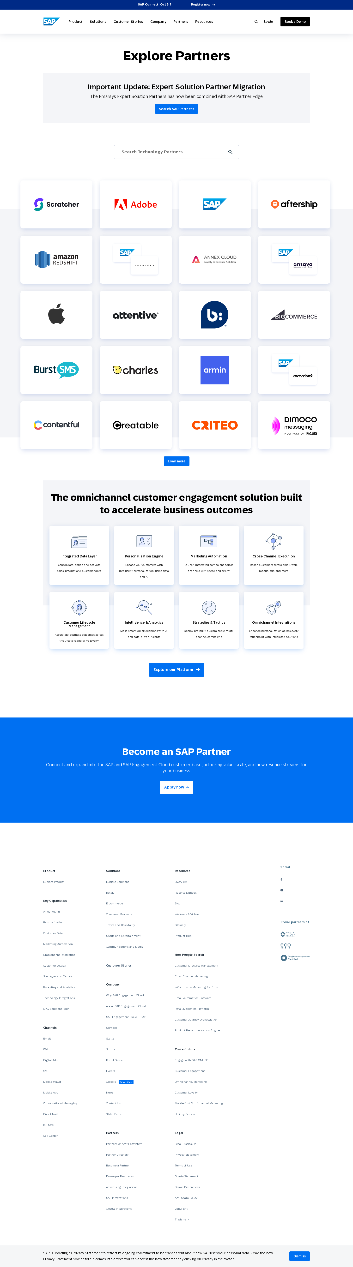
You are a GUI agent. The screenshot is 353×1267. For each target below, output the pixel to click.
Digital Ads (50, 1060)
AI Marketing (51, 911)
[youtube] (295, 890)
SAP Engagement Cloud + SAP (126, 1017)
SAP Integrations (117, 1198)
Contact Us (113, 1103)
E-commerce (114, 903)
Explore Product (53, 882)
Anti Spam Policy (186, 1198)
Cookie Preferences (187, 1187)
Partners (180, 22)
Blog (177, 903)
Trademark (182, 1219)
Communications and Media (125, 946)
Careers (119, 1081)
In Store (48, 1125)
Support (111, 1049)
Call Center (50, 1135)
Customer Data (53, 933)
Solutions (98, 22)
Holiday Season (185, 1114)
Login (268, 21)
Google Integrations (119, 1208)
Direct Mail (50, 1114)
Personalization (53, 922)
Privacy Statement (187, 1154)
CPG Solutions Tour (56, 1008)
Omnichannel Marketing (59, 954)
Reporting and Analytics (59, 987)
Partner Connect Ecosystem (124, 1144)
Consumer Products (119, 914)
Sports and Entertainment (123, 936)
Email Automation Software (193, 998)
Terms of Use (183, 1165)
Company (158, 22)
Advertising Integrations (122, 1187)
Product (75, 22)
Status (110, 1038)
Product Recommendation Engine (197, 1030)
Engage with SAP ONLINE (192, 1060)
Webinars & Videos (187, 914)
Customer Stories (128, 22)
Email (47, 1038)
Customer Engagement (190, 1071)
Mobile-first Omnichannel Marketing (199, 1103)
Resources (204, 22)
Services (111, 1027)
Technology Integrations (59, 998)
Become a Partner (118, 1165)
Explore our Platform (173, 669)
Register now (200, 4)
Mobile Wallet (52, 1081)
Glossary (180, 925)
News (109, 1092)
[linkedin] (295, 901)
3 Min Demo (114, 1114)
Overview (181, 882)
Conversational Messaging (60, 1103)
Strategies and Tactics (57, 976)
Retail (110, 892)
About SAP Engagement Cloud (126, 1006)
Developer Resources (120, 1176)
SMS (46, 1071)
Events (110, 1071)
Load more (176, 461)
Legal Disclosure (185, 1144)
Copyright (181, 1208)
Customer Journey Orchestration (196, 1019)
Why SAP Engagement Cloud (125, 995)
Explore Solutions (117, 882)
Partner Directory (117, 1154)
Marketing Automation (58, 944)
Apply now (174, 787)
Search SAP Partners (176, 109)
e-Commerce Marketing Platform (196, 987)
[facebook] (295, 879)
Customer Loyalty (54, 965)
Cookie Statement (186, 1176)
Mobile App (50, 1092)
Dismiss (299, 1256)
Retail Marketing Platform (192, 1008)
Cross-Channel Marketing (191, 976)
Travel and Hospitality (120, 925)
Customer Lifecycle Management (196, 965)
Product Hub (183, 936)
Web (46, 1049)
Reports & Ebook (185, 892)
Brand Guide (114, 1060)
